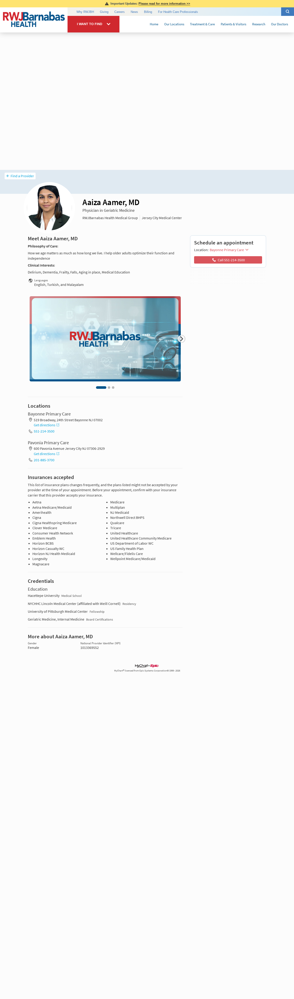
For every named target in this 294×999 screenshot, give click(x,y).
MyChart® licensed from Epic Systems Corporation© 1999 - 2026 (147, 670)
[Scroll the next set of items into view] (181, 339)
